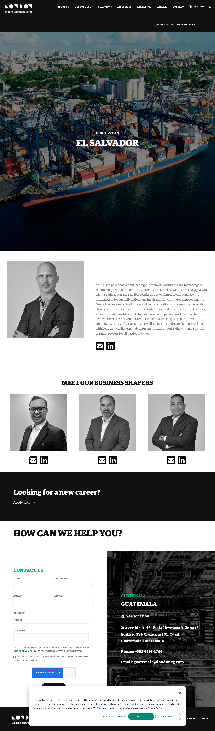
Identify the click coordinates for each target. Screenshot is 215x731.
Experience (144, 7)
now (24, 502)
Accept (141, 716)
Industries (124, 7)
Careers (162, 7)
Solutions (105, 7)
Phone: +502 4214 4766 (142, 652)
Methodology (83, 7)
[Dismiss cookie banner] (180, 693)
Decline (168, 716)
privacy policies (29, 651)
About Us (63, 7)
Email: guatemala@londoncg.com (152, 662)
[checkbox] (53, 659)
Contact (178, 7)
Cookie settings (114, 716)
